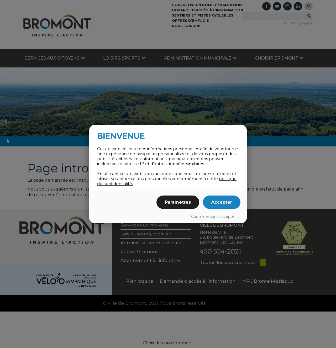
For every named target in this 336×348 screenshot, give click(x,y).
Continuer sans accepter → (215, 216)
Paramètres (178, 202)
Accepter (221, 202)
